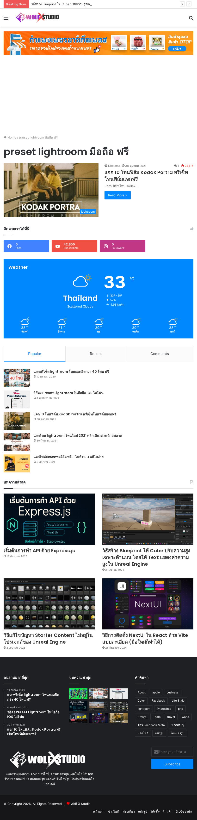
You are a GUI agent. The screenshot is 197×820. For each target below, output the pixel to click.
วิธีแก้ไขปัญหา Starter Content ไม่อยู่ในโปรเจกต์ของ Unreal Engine (48, 638)
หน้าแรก (99, 811)
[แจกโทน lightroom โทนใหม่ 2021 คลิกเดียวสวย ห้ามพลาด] (17, 442)
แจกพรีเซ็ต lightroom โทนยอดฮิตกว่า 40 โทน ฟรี (71, 371)
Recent (96, 353)
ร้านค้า (167, 811)
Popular (34, 353)
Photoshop (164, 708)
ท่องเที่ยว (129, 811)
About (142, 692)
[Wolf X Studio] (38, 17)
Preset (142, 717)
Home (11, 137)
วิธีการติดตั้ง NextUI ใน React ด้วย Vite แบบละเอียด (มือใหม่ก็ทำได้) (145, 638)
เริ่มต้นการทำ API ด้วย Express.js (39, 550)
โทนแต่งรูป (177, 733)
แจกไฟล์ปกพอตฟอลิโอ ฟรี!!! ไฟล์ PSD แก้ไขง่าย (69, 456)
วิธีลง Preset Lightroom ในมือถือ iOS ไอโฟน (69, 392)
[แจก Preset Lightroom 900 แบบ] (78, 718)
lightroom (144, 708)
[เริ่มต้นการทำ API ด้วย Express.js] (49, 519)
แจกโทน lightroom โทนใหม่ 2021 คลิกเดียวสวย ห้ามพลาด (78, 435)
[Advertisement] (98, 95)
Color (141, 700)
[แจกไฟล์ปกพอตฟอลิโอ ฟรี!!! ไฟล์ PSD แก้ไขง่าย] (17, 463)
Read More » (117, 195)
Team (156, 717)
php (180, 708)
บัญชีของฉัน (184, 811)
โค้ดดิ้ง (155, 811)
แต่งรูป (159, 733)
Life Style (178, 700)
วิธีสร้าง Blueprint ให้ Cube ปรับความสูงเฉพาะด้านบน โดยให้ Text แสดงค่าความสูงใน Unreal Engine (101, 4)
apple (156, 692)
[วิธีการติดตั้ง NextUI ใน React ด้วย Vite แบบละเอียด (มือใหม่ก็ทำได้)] (147, 604)
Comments (159, 353)
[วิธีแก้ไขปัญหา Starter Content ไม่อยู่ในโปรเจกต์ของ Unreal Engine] (49, 604)
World (185, 717)
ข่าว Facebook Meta (151, 725)
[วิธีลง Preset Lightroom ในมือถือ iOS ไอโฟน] (17, 399)
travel (171, 717)
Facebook (158, 700)
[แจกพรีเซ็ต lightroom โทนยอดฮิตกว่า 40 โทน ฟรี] (17, 378)
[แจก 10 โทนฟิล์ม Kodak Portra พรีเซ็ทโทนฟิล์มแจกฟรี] (17, 421)
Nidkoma (114, 166)
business (172, 692)
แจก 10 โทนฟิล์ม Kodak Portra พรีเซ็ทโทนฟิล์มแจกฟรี (75, 414)
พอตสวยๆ (178, 725)
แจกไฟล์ (143, 733)
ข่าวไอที (113, 811)
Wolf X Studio (81, 804)
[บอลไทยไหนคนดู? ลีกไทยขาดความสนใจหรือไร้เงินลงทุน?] (78, 693)
